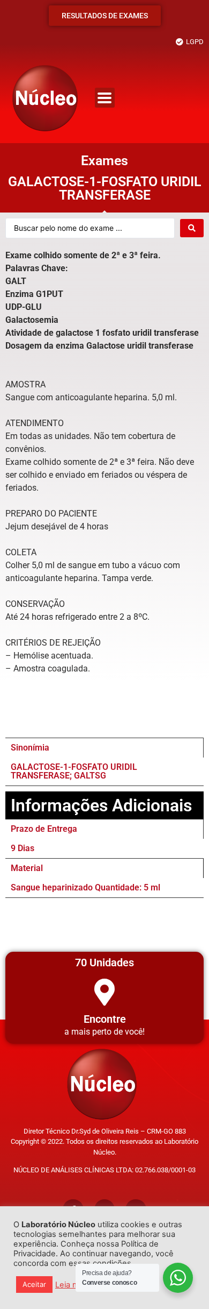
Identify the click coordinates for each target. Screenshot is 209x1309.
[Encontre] (104, 992)
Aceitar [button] (34, 1284)
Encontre (105, 1019)
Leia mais (72, 1285)
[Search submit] (192, 228)
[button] (105, 98)
